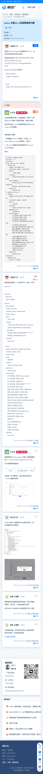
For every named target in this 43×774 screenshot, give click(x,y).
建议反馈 (25, 14)
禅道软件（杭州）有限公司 (25, 768)
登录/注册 (31, 7)
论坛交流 (17, 14)
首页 (11, 14)
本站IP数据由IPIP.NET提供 (21, 770)
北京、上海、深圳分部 (10, 762)
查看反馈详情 (10, 637)
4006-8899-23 (17, 1)
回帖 (9, 27)
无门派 (22, 46)
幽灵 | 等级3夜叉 (22, 112)
